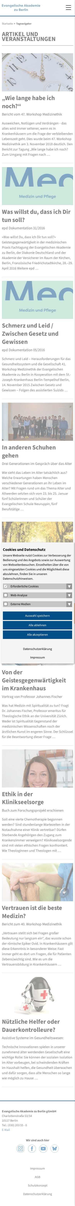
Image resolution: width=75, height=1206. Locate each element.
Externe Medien (21, 604)
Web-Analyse (19, 595)
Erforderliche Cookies (25, 586)
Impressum (37, 657)
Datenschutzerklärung (37, 649)
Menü (68, 7)
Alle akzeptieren (37, 635)
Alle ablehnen (37, 625)
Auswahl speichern (37, 616)
